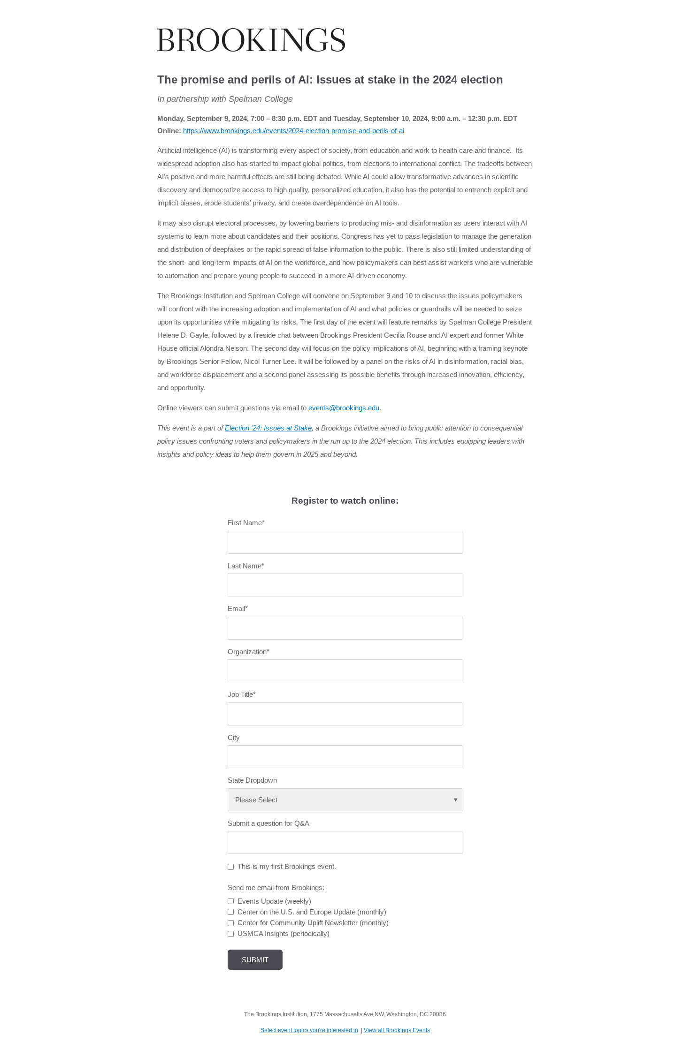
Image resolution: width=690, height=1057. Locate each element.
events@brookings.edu (343, 408)
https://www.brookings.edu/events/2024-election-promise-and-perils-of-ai (293, 131)
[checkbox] (345, 917)
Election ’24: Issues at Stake (268, 428)
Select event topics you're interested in (309, 1030)
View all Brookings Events (397, 1030)
